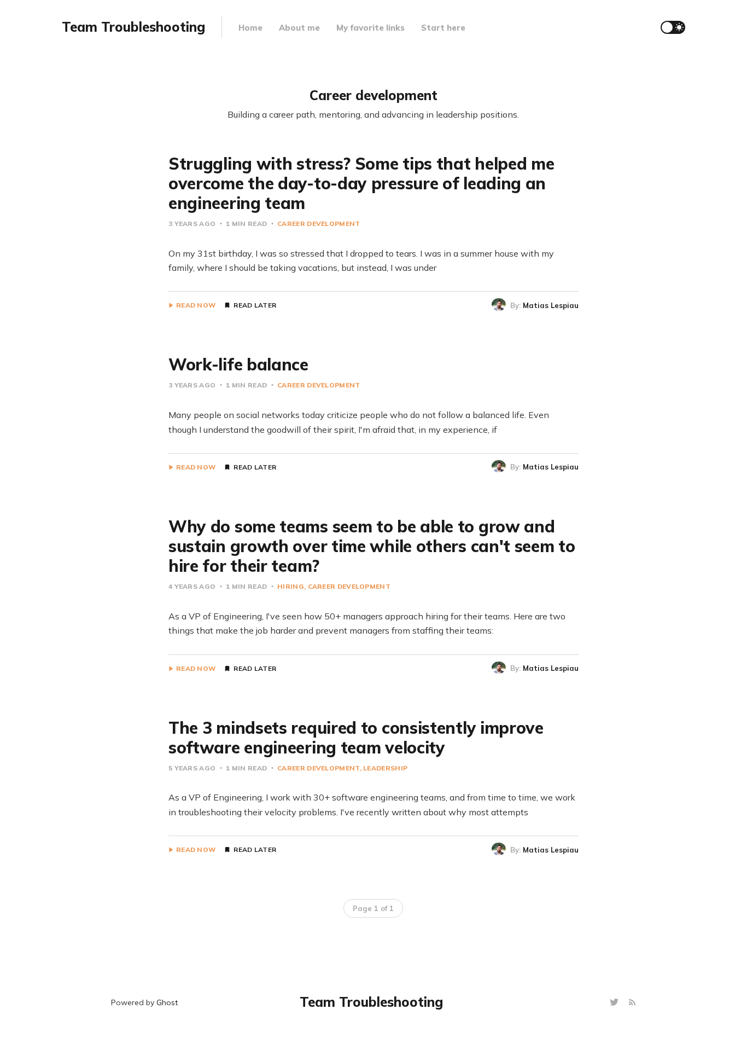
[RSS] (632, 1002)
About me (299, 27)
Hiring (290, 586)
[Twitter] (615, 1002)
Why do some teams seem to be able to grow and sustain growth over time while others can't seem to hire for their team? (371, 546)
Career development (318, 223)
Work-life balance (238, 364)
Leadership (385, 768)
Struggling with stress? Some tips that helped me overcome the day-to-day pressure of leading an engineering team (361, 183)
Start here (443, 27)
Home (250, 27)
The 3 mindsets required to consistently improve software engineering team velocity (356, 737)
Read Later (255, 305)
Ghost (167, 1002)
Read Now (196, 305)
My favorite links (370, 27)
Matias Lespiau (551, 305)
